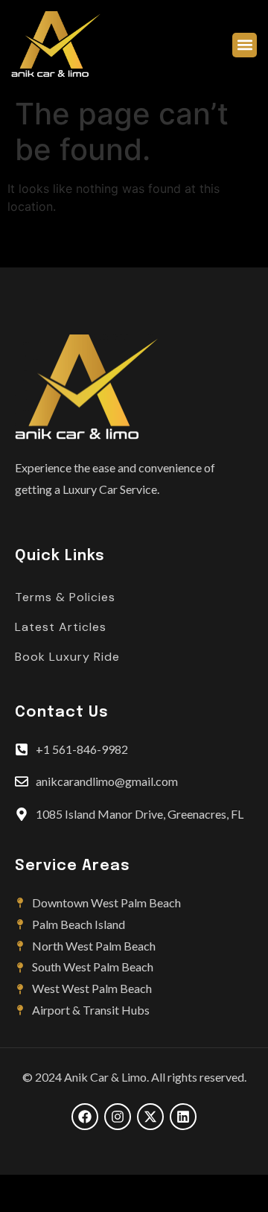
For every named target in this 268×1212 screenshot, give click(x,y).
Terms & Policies (65, 597)
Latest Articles (60, 627)
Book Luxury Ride (67, 656)
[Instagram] (117, 1116)
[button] (244, 45)
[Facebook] (84, 1116)
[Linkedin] (183, 1116)
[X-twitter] (150, 1116)
